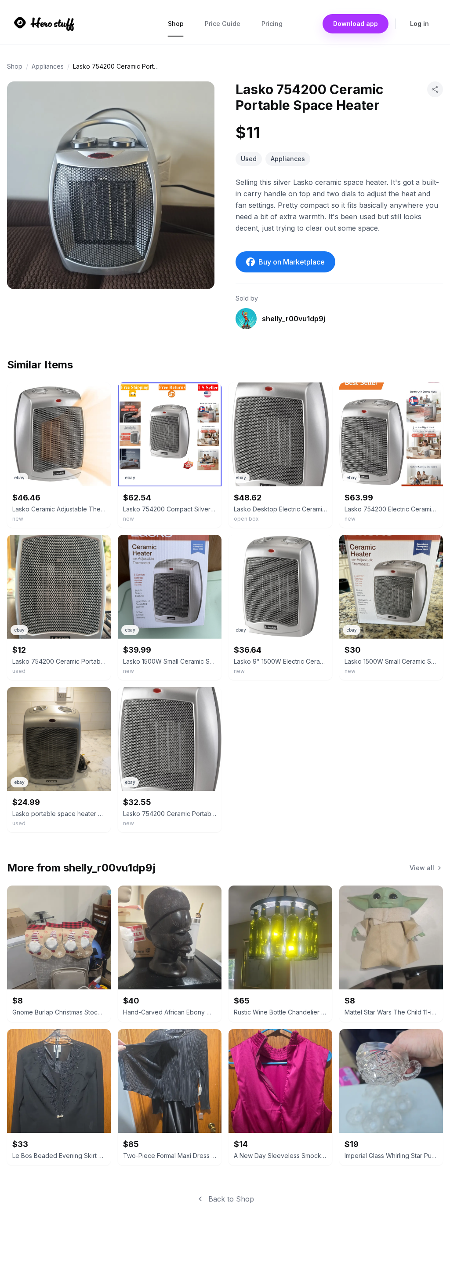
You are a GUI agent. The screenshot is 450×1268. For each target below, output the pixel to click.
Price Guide (222, 23)
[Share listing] (435, 89)
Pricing (272, 23)
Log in (419, 23)
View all (422, 867)
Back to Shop (231, 1198)
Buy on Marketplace (291, 261)
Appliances (48, 66)
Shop (176, 23)
